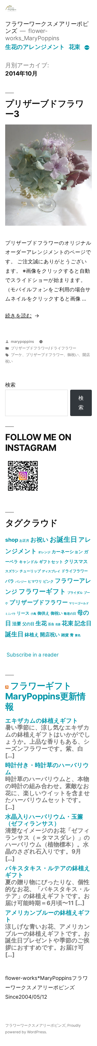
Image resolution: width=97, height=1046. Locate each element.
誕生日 (14, 634)
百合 (51, 624)
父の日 (28, 623)
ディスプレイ (51, 571)
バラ (9, 581)
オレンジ (44, 552)
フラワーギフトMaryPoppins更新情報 (45, 696)
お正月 (24, 540)
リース (23, 613)
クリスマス (76, 561)
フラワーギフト (42, 591)
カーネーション (67, 551)
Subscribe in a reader (33, 655)
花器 (58, 624)
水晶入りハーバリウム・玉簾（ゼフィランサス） (44, 820)
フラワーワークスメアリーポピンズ (35, 1025)
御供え (43, 613)
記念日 (83, 623)
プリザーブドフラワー (45, 355)
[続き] (87, 48)
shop (11, 540)
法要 (16, 623)
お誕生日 (63, 539)
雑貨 (65, 635)
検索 (10, 385)
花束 (74, 46)
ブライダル (75, 592)
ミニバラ (10, 613)
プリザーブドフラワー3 (44, 108)
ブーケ (16, 355)
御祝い (73, 355)
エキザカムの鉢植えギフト (41, 720)
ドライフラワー (74, 571)
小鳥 (33, 613)
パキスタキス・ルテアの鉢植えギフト (47, 872)
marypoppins (22, 341)
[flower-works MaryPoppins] (22, 492)
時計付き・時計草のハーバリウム (47, 768)
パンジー (21, 581)
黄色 (78, 635)
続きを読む (18, 316)
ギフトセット (51, 561)
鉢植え (32, 634)
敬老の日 (70, 613)
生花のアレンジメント (35, 46)
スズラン (11, 571)
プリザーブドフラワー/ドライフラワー (43, 348)
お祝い (39, 539)
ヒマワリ (35, 581)
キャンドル (28, 561)
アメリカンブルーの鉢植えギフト (47, 916)
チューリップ (30, 571)
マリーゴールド (79, 603)
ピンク (48, 581)
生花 (41, 623)
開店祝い (50, 634)
